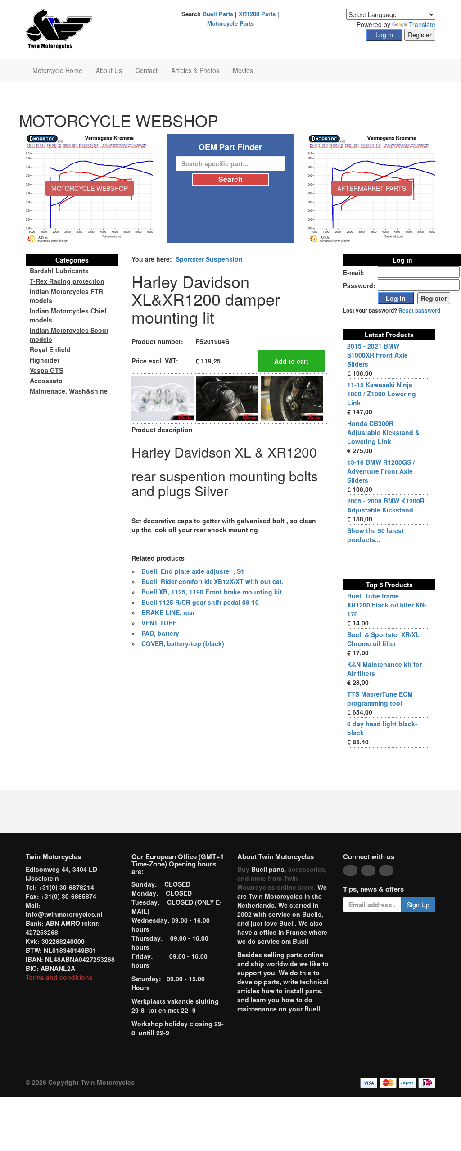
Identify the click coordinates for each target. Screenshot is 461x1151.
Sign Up (418, 904)
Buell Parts (218, 13)
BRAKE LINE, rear (168, 612)
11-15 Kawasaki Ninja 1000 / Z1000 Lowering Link (381, 393)
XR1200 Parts (257, 13)
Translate (422, 24)
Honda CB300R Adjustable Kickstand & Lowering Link (383, 432)
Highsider (44, 359)
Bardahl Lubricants (59, 270)
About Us (109, 70)
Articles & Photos (195, 70)
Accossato (46, 380)
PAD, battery (160, 633)
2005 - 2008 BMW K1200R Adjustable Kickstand (386, 505)
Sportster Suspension (209, 258)
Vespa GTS (46, 370)
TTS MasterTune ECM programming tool (380, 698)
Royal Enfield (50, 349)
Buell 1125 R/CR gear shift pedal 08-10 (200, 602)
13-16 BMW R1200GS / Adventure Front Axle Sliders (381, 471)
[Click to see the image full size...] (162, 397)
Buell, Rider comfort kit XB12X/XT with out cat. (212, 581)
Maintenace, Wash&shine (69, 390)
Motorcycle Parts (230, 23)
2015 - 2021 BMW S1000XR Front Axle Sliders (377, 354)
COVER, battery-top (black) (182, 643)
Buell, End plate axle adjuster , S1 (192, 571)
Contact (147, 70)
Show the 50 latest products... (375, 535)
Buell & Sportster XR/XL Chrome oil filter (383, 639)
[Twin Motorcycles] (59, 28)
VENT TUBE (159, 622)
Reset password (419, 310)
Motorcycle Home (57, 70)
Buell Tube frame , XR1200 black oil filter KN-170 (387, 604)
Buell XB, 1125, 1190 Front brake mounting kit (211, 591)
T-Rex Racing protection (67, 280)
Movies (243, 70)
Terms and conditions (59, 977)
